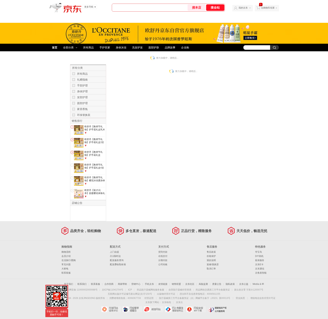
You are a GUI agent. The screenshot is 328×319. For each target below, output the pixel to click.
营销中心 (135, 284)
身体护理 (82, 91)
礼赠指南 (82, 79)
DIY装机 (259, 256)
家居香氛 (82, 109)
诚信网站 (153, 309)
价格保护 (211, 256)
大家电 (65, 268)
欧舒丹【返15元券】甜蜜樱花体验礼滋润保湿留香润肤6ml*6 (94, 194)
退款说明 (211, 260)
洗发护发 (137, 47)
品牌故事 (170, 47)
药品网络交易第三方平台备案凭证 (213, 289)
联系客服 (66, 273)
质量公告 (216, 284)
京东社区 (189, 284)
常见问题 (66, 264)
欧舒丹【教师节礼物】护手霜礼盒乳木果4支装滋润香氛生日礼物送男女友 (94, 131)
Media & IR (258, 284)
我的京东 (243, 7)
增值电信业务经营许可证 (262, 298)
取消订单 (211, 268)
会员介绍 (66, 256)
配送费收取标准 (118, 264)
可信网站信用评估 (111, 309)
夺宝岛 (258, 252)
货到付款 (162, 252)
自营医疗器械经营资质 (180, 289)
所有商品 (88, 47)
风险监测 (203, 284)
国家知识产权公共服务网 (217, 309)
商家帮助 (122, 284)
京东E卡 (259, 264)
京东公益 (243, 284)
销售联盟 (176, 284)
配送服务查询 (117, 260)
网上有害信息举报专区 (174, 309)
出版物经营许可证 (166, 294)
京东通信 (259, 268)
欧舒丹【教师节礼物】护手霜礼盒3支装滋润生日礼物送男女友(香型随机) (94, 144)
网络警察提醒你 (132, 309)
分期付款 (162, 260)
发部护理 (82, 97)
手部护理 (82, 85)
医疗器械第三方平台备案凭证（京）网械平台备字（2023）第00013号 (194, 298)
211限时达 (115, 256)
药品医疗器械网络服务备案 (150, 289)
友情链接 (162, 284)
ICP (130, 289)
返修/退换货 (213, 264)
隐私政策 (230, 284)
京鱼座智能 (260, 273)
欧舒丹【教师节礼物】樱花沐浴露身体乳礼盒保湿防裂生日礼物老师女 (94, 182)
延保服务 (259, 260)
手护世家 (104, 47)
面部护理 (82, 103)
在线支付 (162, 256)
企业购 (185, 47)
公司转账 (162, 264)
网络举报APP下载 (196, 309)
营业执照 (240, 298)
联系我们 (82, 284)
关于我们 (68, 284)
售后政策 (211, 252)
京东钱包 (166, 302)
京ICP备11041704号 (112, 289)
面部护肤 (153, 47)
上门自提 (114, 252)
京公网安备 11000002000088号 (81, 289)
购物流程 (66, 252)
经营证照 (149, 298)
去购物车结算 (268, 7)
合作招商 (109, 284)
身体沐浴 (121, 47)
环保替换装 (83, 114)
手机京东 (149, 284)
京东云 (179, 302)
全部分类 (68, 47)
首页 (54, 47)
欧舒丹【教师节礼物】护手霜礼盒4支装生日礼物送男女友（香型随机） (94, 169)
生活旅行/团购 (69, 260)
